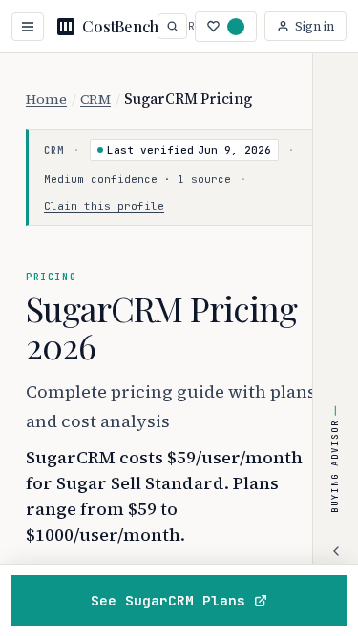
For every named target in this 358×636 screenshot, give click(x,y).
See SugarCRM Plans (168, 600)
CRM (95, 99)
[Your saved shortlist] (226, 26)
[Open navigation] (27, 26)
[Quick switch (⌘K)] (172, 26)
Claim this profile (104, 206)
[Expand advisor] (336, 551)
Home (46, 99)
